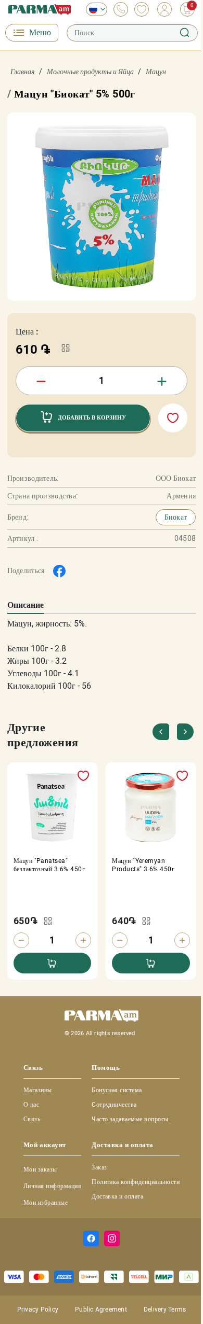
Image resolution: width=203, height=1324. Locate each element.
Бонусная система (117, 1090)
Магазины (37, 1090)
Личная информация (52, 1186)
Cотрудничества (114, 1104)
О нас (31, 1104)
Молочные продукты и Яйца (90, 71)
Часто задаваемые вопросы (130, 1119)
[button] (185, 731)
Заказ (99, 1167)
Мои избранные (45, 1202)
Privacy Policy (37, 1309)
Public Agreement (101, 1309)
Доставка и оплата (117, 1196)
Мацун (156, 71)
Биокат (175, 517)
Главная (22, 71)
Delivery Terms (165, 1309)
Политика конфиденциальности (136, 1182)
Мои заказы (40, 1169)
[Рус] (94, 9)
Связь (31, 1119)
